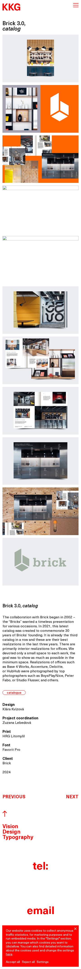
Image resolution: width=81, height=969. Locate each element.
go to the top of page (4, 814)
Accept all (13, 962)
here (9, 954)
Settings (43, 962)
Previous (13, 797)
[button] (75, 928)
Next (72, 797)
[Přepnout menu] (76, 5)
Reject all (28, 962)
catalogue (14, 692)
